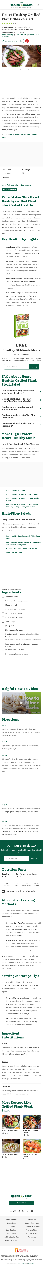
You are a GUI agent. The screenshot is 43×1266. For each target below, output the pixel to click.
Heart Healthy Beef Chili (16, 490)
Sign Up (34, 367)
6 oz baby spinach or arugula (16, 654)
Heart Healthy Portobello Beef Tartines (22, 494)
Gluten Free (33, 35)
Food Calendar (11, 1240)
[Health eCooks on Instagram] (23, 1211)
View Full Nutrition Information (16, 185)
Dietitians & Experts (32, 1227)
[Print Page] (22, 41)
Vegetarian (11, 1233)
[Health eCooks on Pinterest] (28, 1211)
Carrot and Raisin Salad (30, 1155)
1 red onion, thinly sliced (14, 650)
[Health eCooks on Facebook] (19, 1211)
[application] (21, 703)
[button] (21, 703)
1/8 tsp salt (9, 626)
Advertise (32, 1237)
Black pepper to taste (14, 630)
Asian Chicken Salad (14, 553)
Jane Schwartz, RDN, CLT (24, 29)
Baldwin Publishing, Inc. (22, 1255)
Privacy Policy (32, 1233)
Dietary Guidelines (31, 1223)
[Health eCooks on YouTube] (32, 1211)
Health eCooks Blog (11, 1237)
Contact (32, 1240)
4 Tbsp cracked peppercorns (16, 601)
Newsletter (21, 1203)
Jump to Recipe (9, 189)
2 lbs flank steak (11, 597)
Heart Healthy (7, 35)
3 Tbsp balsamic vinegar (15, 609)
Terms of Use (31, 1230)
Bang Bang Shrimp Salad (30, 1131)
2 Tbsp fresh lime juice (14, 618)
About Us (32, 1220)
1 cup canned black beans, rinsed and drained (23, 640)
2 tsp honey (9, 622)
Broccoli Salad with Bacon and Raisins (21, 549)
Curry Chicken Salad (10, 1154)
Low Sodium (21, 35)
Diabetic (5, 36)
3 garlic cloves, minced (14, 613)
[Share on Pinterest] (27, 41)
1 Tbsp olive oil (11, 605)
